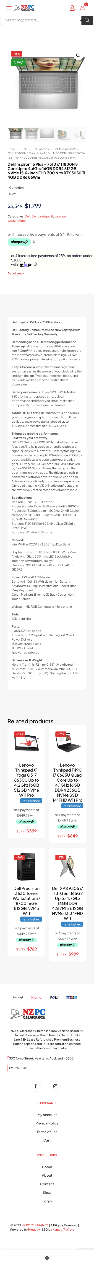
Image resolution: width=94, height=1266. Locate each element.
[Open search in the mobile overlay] (47, 20)
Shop (47, 1192)
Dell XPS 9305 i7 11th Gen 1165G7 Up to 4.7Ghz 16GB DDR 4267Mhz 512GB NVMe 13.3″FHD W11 (67, 903)
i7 (52, 216)
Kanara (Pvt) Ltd (63, 1229)
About (47, 1175)
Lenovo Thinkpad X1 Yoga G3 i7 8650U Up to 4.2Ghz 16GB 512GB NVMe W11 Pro (26, 780)
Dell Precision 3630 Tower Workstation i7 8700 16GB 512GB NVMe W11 (26, 901)
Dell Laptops (40, 149)
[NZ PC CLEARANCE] (37, 1086)
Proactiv (34, 1229)
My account (47, 1114)
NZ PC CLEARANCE (35, 1225)
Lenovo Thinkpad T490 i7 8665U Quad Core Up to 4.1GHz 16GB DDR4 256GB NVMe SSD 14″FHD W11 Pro (67, 782)
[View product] (37, 740)
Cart (47, 1140)
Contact (47, 1184)
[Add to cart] (37, 733)
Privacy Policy (47, 1123)
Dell (23, 149)
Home (12, 149)
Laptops (61, 216)
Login (47, 1201)
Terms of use (47, 1131)
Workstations (17, 220)
